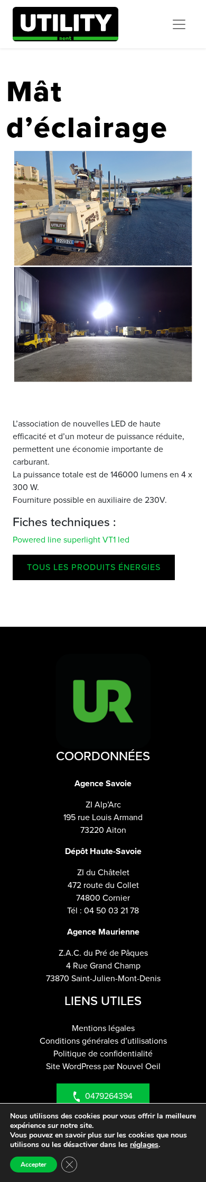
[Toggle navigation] (179, 24)
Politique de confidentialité (103, 1053)
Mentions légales (103, 1028)
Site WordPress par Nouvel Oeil (103, 1066)
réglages (144, 1145)
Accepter (33, 1164)
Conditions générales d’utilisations (103, 1041)
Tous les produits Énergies (94, 567)
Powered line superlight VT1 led (71, 540)
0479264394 (109, 1096)
